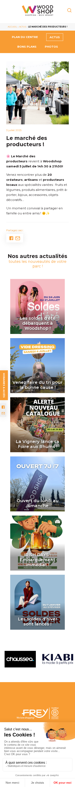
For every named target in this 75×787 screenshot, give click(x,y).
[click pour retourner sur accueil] (18, 659)
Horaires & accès (3, 385)
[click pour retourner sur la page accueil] (37, 10)
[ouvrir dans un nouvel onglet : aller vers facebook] (3, 407)
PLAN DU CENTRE (25, 37)
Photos (51, 46)
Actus (22, 26)
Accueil (12, 26)
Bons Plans (26, 46)
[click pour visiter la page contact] (3, 413)
